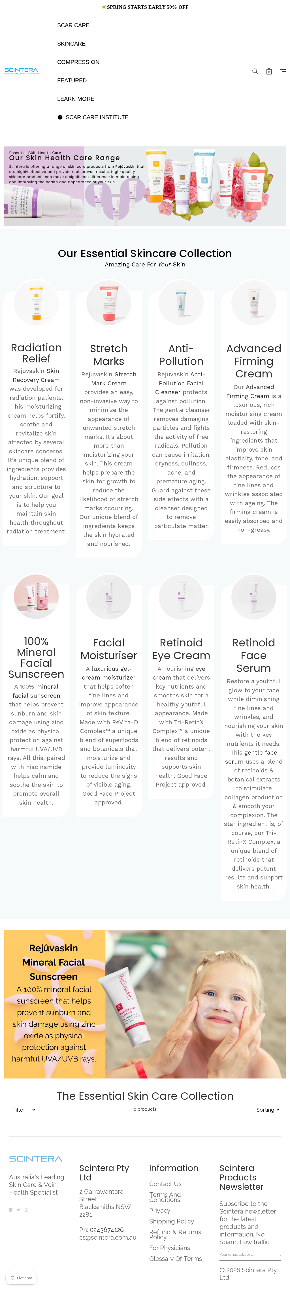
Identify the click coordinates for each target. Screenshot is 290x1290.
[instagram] (26, 1209)
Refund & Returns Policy (175, 1234)
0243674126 (107, 1229)
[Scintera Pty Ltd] (24, 71)
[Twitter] (18, 1209)
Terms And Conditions (165, 1197)
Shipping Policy (171, 1221)
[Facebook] (10, 1209)
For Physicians (169, 1247)
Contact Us (165, 1183)
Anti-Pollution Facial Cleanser (180, 383)
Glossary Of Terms (175, 1258)
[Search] (255, 71)
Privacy (159, 1210)
